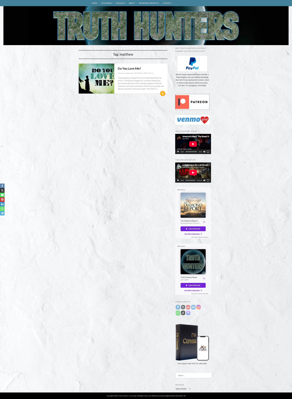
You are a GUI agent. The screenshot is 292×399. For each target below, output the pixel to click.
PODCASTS (120, 3)
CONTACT (167, 3)
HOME (94, 3)
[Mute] (204, 152)
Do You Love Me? (129, 68)
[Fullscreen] (208, 152)
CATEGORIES (106, 3)
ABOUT (132, 3)
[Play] (178, 152)
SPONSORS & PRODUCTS (149, 3)
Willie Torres (148, 73)
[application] (193, 144)
